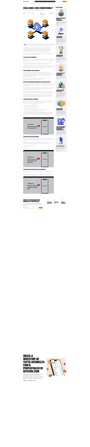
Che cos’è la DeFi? (60, 146)
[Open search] (61, 1)
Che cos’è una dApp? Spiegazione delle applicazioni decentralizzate (61, 128)
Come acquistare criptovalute (60, 90)
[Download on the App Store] (25, 380)
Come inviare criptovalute (59, 37)
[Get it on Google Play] (30, 380)
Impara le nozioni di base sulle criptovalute (60, 19)
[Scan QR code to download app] (34, 380)
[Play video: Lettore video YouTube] (38, 126)
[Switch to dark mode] (60, 1)
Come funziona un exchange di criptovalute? (60, 74)
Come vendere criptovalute (59, 109)
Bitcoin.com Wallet (37, 53)
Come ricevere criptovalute (59, 56)
